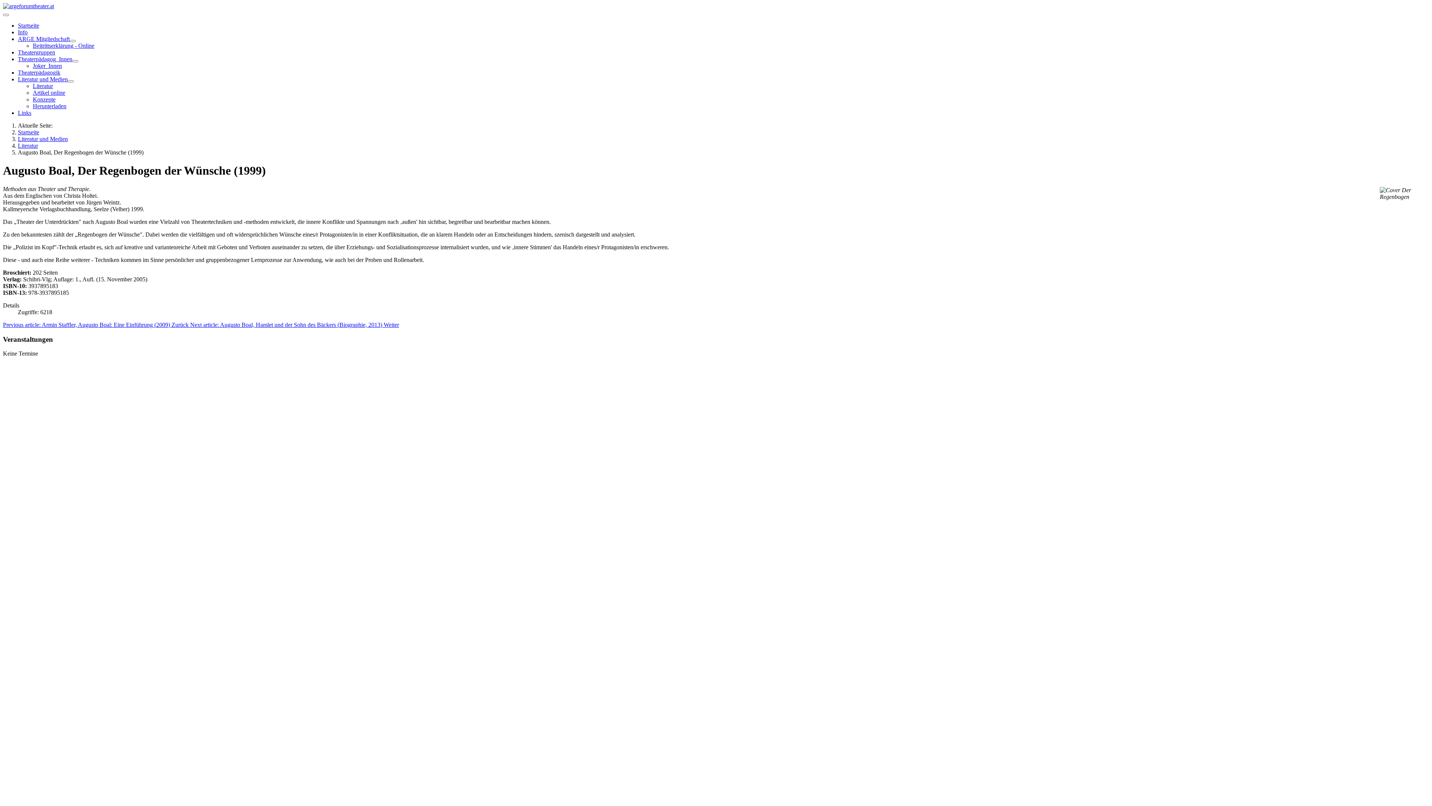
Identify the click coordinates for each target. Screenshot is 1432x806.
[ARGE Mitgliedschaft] (73, 41)
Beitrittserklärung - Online (63, 46)
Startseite (28, 25)
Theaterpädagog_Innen (45, 59)
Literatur (43, 86)
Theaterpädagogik (39, 72)
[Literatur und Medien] (71, 81)
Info (23, 32)
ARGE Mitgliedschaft (44, 39)
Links (24, 113)
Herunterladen (49, 106)
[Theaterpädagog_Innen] (75, 61)
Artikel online (49, 93)
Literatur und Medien (43, 79)
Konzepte (44, 99)
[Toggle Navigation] (6, 15)
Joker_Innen (47, 66)
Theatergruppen (36, 52)
